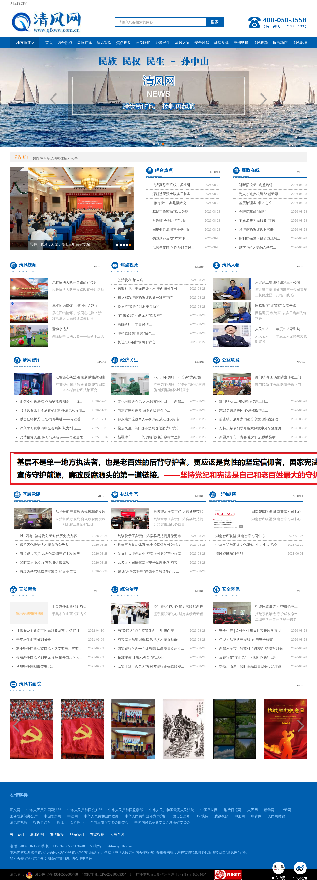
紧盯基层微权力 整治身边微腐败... (46, 563)
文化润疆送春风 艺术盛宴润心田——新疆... (151, 401)
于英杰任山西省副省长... (35, 640)
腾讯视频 (221, 816)
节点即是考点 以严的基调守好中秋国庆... (51, 554)
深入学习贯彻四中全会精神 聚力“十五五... (52, 428)
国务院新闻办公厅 (24, 816)
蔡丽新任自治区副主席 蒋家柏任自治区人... (49, 657)
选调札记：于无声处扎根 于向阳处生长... (149, 289)
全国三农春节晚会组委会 (109, 822)
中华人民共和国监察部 (125, 810)
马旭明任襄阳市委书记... (35, 666)
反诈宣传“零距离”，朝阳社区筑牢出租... (250, 657)
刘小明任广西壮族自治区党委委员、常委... (48, 648)
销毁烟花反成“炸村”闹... (170, 238)
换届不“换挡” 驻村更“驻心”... (140, 307)
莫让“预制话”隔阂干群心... (138, 342)
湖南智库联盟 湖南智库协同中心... (241, 536)
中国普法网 (209, 810)
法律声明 (37, 834)
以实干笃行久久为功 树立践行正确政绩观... (151, 666)
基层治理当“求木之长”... (257, 203)
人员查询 (117, 834)
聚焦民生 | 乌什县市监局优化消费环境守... (150, 428)
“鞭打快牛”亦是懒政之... (170, 203)
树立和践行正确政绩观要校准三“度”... (147, 298)
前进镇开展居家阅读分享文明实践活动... (250, 419)
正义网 (15, 810)
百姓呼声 (77, 822)
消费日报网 (232, 810)
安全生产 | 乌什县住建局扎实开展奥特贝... (251, 631)
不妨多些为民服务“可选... (258, 221)
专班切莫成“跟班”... (254, 212)
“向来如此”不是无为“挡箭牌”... (141, 315)
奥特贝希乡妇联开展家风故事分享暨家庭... (252, 428)
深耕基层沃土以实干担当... (172, 194)
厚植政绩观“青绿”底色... (136, 333)
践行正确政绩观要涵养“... (258, 230)
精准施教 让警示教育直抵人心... (142, 657)
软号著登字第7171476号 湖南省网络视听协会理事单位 (51, 858)
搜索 (215, 22)
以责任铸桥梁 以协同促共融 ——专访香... (52, 419)
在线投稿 (97, 834)
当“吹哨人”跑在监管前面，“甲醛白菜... (147, 631)
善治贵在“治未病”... (133, 280)
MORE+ (215, 172)
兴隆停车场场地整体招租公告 (55, 158)
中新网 (286, 810)
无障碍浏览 (18, 3)
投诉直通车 (42, 822)
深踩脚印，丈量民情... (135, 324)
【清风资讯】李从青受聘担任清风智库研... (52, 410)
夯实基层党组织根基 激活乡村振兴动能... (149, 640)
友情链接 (57, 834)
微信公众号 (181, 816)
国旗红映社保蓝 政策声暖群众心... (144, 410)
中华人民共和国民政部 (101, 816)
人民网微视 (276, 816)
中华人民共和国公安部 (84, 810)
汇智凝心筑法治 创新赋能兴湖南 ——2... (51, 401)
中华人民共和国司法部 (43, 810)
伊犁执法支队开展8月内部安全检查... (247, 640)
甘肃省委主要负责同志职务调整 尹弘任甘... (49, 631)
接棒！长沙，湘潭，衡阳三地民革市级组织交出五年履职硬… (43, 246)
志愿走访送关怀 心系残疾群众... (243, 410)
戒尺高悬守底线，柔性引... (172, 185)
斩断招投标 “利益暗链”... (258, 185)
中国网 (240, 816)
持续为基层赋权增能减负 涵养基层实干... (51, 571)
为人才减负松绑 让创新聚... (260, 194)
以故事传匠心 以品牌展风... (173, 247)
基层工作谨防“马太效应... (171, 212)
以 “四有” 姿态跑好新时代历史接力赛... (50, 536)
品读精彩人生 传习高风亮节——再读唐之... (53, 437)
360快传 (202, 816)
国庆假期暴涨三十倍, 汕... (172, 230)
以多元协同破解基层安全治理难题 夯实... (149, 563)
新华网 (269, 810)
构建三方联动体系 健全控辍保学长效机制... (151, 545)
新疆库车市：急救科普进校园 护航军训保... (252, 648)
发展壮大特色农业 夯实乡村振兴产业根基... (151, 554)
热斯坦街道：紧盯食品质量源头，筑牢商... (252, 666)
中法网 (72, 816)
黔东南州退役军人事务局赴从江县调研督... (150, 419)
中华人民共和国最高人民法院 (171, 810)
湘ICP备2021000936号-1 (113, 874)
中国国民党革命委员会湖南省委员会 (162, 822)
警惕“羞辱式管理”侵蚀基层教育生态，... (148, 571)
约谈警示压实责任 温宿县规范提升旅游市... (151, 536)
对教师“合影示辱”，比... (170, 221)
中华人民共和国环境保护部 (145, 816)
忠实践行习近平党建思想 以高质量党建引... (151, 648)
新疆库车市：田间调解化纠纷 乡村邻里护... (151, 437)
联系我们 (77, 834)
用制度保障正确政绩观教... (259, 238)
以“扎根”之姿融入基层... (257, 247)
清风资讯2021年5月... (231, 554)
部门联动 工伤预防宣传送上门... (243, 401)
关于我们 (17, 834)
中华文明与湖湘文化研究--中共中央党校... (247, 545)
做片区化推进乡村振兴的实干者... (45, 545)
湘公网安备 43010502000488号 (58, 874)
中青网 (256, 816)
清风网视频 (18, 822)
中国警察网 (52, 816)
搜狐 (60, 822)
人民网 (252, 810)
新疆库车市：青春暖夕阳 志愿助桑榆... (249, 437)
